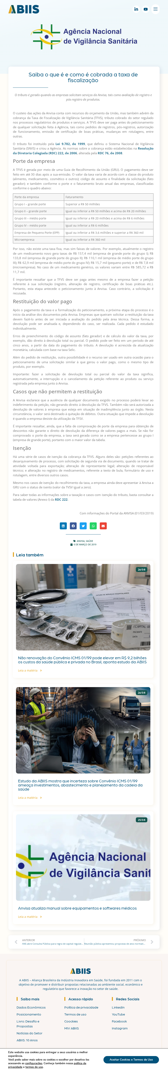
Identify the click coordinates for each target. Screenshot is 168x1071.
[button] (63, 525)
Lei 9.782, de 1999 (70, 144)
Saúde (89, 540)
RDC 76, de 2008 (110, 153)
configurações (33, 1063)
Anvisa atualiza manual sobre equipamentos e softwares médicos (77, 907)
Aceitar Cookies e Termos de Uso (131, 1060)
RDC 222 (61, 499)
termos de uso (34, 1067)
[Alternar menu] (155, 9)
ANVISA (81, 540)
